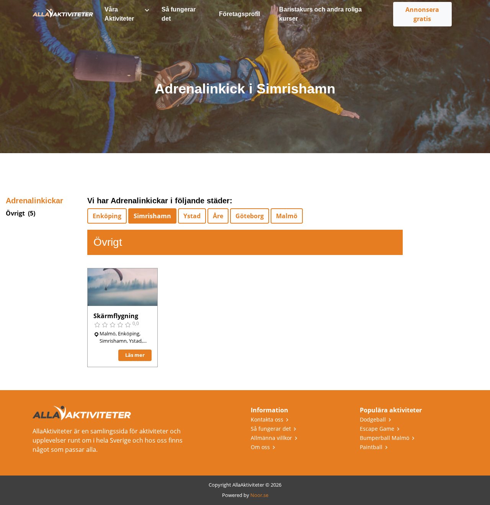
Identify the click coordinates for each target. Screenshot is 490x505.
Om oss (260, 447)
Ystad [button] (192, 216)
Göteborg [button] (249, 216)
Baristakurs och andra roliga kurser (320, 14)
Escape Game (377, 428)
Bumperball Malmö (384, 437)
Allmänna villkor (271, 437)
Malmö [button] (286, 216)
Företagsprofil (239, 14)
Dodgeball (373, 419)
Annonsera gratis (422, 14)
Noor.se (259, 495)
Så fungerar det (179, 14)
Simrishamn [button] (152, 216)
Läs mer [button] (135, 354)
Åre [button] (218, 216)
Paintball (371, 447)
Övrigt (15, 213)
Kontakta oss (267, 419)
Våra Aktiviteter (119, 14)
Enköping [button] (107, 216)
